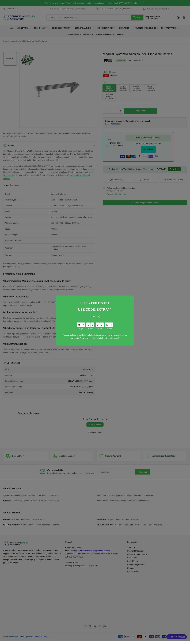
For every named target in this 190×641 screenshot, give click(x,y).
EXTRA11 (93, 316)
